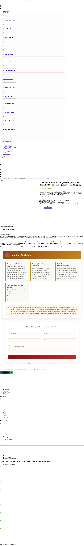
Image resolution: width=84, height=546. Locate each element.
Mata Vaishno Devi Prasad (9, 20)
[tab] (4, 226)
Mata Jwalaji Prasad (7, 96)
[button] (42, 8)
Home (1, 178)
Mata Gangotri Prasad (8, 54)
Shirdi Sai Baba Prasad (8, 28)
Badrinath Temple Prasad (9, 70)
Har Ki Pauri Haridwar (8, 79)
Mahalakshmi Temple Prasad (9, 120)
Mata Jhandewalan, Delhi (9, 112)
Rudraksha (9, 178)
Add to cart (48, 207)
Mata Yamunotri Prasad (8, 46)
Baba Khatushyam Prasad (9, 129)
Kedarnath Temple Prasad (9, 61)
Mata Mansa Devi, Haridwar (9, 87)
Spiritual (5, 178)
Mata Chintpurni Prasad (8, 103)
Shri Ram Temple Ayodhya (9, 138)
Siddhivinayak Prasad (8, 37)
